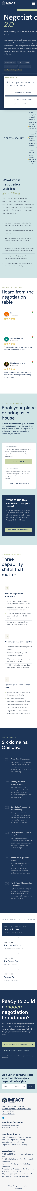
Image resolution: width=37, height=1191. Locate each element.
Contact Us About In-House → (18, 529)
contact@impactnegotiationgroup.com (16, 1109)
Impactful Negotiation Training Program (16, 1137)
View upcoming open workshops (16, 1044)
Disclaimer (18, 1188)
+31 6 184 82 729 (8, 1111)
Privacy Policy (12, 1186)
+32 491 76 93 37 (8, 1114)
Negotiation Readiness (10, 1125)
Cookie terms (24, 1186)
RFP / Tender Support (10, 1128)
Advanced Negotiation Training (13, 1140)
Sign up (31, 1086)
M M (11, 313)
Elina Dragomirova (17, 363)
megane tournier (17, 338)
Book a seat (17, 461)
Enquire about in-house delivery (16, 1051)
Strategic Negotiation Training (13, 1142)
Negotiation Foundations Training (14, 1145)
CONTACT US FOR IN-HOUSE (17, 483)
